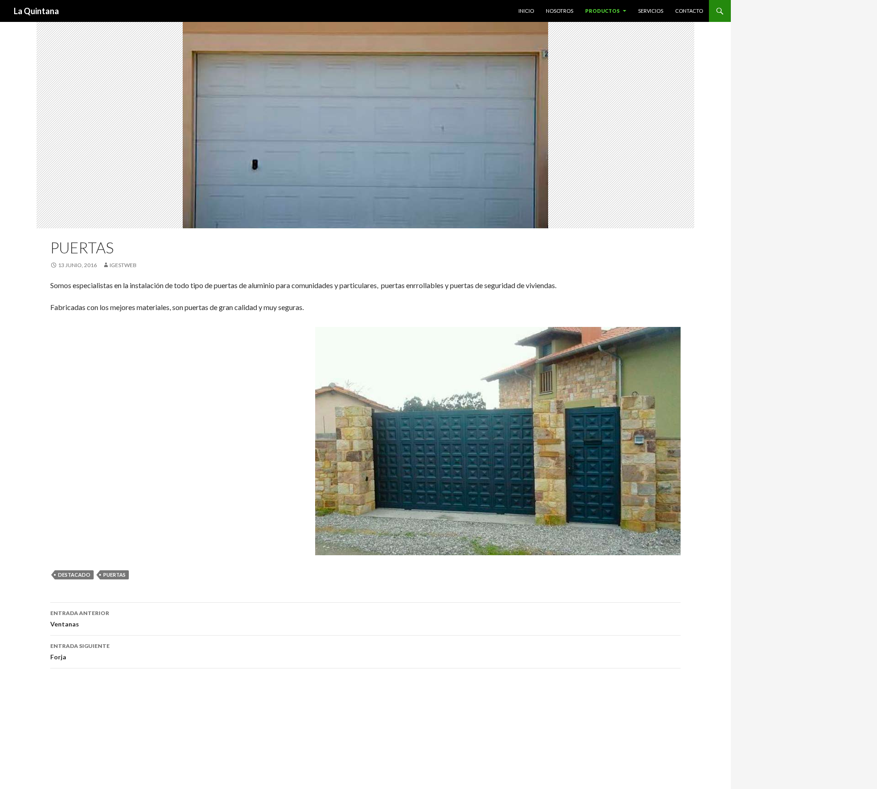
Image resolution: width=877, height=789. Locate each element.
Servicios (650, 11)
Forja (80, 651)
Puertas (114, 575)
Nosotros (559, 11)
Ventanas (79, 619)
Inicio (526, 11)
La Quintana (36, 11)
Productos (602, 11)
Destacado (74, 575)
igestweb (123, 265)
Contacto (689, 11)
